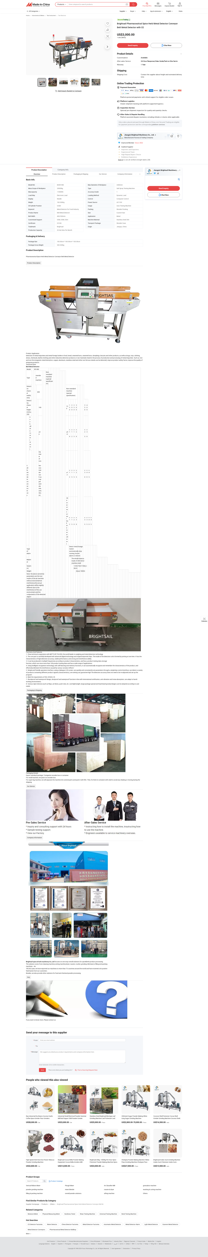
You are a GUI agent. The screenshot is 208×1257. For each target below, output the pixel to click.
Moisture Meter (33, 1214)
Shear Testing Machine (87, 1214)
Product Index (141, 1241)
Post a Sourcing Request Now (86, 1070)
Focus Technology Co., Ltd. (90, 1248)
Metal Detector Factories (91, 1224)
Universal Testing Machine (108, 1214)
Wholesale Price (107, 1241)
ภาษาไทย (139, 1244)
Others (145, 1193)
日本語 (128, 1244)
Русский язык (85, 1244)
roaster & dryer (109, 1189)
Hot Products (51, 1241)
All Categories (33, 11)
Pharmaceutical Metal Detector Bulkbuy (63, 1230)
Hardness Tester (69, 1214)
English (53, 1244)
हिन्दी (133, 1244)
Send (42, 1070)
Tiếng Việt (153, 1244)
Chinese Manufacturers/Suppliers (78, 1241)
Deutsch (100, 1244)
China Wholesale (95, 1241)
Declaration (126, 1248)
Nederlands (108, 1244)
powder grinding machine (34, 1189)
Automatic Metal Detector (112, 1224)
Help (143, 11)
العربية (115, 1244)
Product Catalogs (56, 1181)
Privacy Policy (136, 1248)
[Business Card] (179, 179)
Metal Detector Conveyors (36, 1230)
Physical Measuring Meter (51, 1214)
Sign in (180, 6)
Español (60, 1244)
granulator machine (149, 1185)
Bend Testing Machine (129, 1214)
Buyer (132, 11)
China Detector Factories (70, 1224)
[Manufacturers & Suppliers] (38, 4)
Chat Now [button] (167, 45)
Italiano (93, 1244)
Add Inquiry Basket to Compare (69, 91)
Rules (180, 11)
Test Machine (62, 15)
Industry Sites (118, 1241)
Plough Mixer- (69, 1185)
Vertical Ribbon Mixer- (33, 1185)
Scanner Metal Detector (170, 1224)
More (28, 1234)
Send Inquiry (133, 45)
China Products (61, 1241)
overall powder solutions (73, 1193)
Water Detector (52, 1224)
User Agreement (116, 1248)
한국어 (122, 1244)
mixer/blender (69, 1189)
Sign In (120, 160)
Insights (158, 1241)
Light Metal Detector (151, 1224)
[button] (135, 174)
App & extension (155, 11)
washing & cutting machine (152, 1189)
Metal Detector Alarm (133, 1224)
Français (75, 1244)
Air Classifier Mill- (109, 1185)
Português (68, 1244)
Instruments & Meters (38, 15)
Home (28, 15)
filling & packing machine (34, 1193)
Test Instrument (51, 15)
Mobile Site (151, 1241)
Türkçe (146, 1244)
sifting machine (109, 1193)
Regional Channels (129, 1241)
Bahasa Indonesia (164, 1244)
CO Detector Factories (35, 1224)
